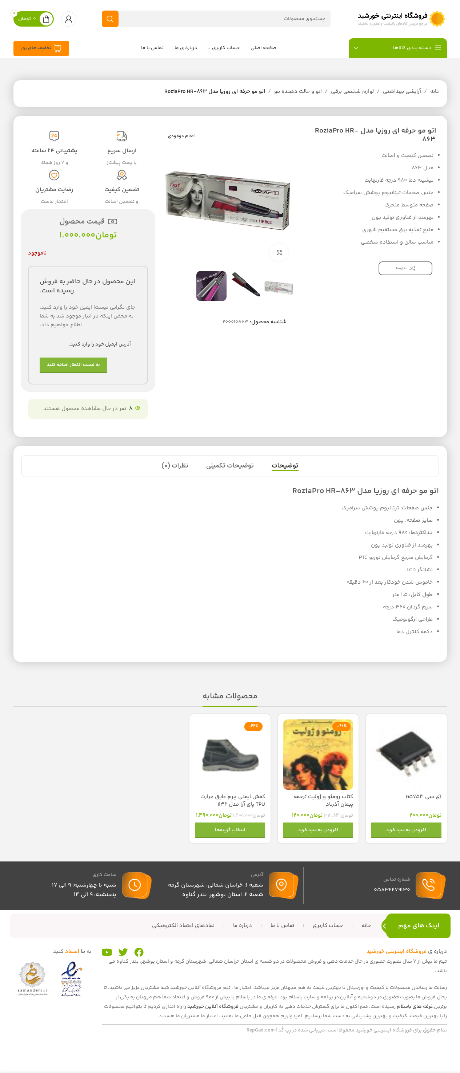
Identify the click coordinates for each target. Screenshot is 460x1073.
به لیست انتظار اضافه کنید (73, 364)
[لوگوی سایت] (401, 19)
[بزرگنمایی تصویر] (279, 253)
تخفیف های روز (36, 48)
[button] (406, 830)
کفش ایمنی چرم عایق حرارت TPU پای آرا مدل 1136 (232, 801)
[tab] (285, 466)
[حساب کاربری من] (68, 19)
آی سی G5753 (423, 797)
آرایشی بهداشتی (402, 91)
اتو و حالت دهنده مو (298, 91)
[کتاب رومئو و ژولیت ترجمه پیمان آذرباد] (318, 754)
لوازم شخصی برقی (352, 91)
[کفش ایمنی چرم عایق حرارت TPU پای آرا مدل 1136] (230, 754)
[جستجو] (110, 19)
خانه (435, 91)
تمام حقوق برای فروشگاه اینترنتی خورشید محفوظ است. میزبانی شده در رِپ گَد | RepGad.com (347, 1030)
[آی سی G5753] (406, 754)
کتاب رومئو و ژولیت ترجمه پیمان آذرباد (323, 801)
